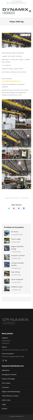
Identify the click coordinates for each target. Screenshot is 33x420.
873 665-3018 (17, 1)
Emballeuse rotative (17, 287)
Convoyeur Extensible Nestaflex (17, 264)
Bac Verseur (14, 232)
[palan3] (16, 114)
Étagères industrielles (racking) (17, 248)
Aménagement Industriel (9, 374)
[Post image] (7, 233)
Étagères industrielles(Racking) (11, 391)
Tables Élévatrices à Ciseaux (10, 396)
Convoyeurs (5, 387)
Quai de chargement (17, 279)
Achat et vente (6, 400)
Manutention (5, 370)
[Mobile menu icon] (30, 11)
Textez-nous (5, 343)
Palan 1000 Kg (15, 272)
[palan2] (16, 144)
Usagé (4, 404)
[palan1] (16, 174)
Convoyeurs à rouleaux (18, 255)
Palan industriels (8, 35)
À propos (4, 408)
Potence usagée (16, 239)
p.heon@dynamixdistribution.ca (11, 81)
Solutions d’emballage (8, 379)
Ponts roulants (6, 383)
